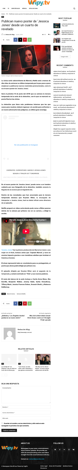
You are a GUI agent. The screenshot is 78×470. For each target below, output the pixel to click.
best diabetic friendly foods (61, 113)
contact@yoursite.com (36, 459)
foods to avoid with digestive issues (64, 121)
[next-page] (6, 375)
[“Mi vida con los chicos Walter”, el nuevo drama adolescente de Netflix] (43, 359)
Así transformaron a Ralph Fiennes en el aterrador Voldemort (67, 32)
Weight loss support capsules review (64, 129)
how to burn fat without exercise (63, 79)
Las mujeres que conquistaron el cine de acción (68, 40)
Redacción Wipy (10, 34)
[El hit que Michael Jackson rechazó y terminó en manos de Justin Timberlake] (56, 48)
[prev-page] (2, 375)
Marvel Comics (11, 294)
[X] (20, 40)
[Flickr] (64, 449)
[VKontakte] (73, 449)
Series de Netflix (21, 294)
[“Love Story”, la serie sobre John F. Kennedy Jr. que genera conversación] (26, 359)
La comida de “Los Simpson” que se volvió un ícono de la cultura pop (8, 368)
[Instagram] (69, 449)
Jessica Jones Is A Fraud (37, 177)
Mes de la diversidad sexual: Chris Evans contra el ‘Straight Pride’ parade (39, 318)
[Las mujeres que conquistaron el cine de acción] (56, 40)
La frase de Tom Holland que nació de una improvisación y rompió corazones (64, 133)
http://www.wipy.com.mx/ (25, 332)
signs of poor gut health (60, 87)
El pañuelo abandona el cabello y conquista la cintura (64, 73)
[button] (74, 8)
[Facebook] (16, 40)
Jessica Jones (7, 250)
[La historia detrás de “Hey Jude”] (56, 25)
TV (7, 14)
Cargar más (64, 56)
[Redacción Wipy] (2, 35)
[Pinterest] (25, 40)
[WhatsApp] (30, 40)
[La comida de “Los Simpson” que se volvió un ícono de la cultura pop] (9, 359)
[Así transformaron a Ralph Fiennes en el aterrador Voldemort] (56, 32)
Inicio (3, 14)
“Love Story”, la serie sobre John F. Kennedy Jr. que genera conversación (25, 368)
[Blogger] (55, 449)
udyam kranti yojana (59, 71)
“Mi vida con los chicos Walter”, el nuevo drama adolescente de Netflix (42, 368)
